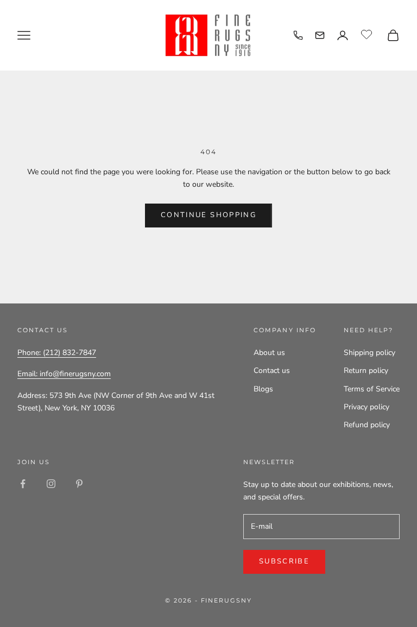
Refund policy (367, 425)
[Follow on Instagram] (51, 483)
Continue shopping (208, 215)
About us (269, 352)
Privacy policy (366, 407)
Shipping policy (369, 352)
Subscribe (284, 561)
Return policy (366, 370)
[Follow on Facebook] (22, 483)
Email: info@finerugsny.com (64, 374)
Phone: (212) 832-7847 (56, 352)
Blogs (263, 389)
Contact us (272, 370)
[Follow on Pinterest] (79, 483)
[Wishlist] (368, 33)
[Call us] (298, 35)
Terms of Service (372, 389)
